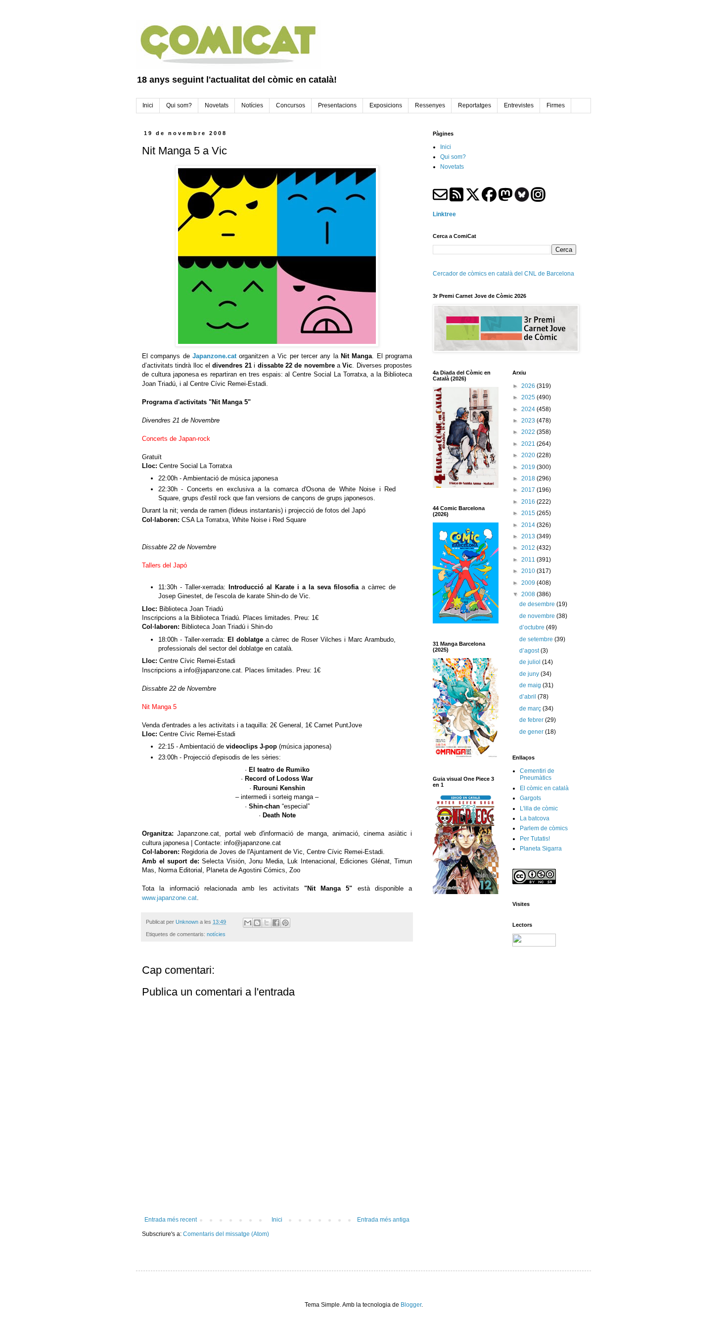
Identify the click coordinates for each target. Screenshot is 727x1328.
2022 (529, 431)
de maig (531, 685)
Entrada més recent (170, 1219)
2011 (529, 559)
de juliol (530, 662)
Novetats (452, 166)
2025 (529, 397)
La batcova (534, 818)
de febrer (532, 719)
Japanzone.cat (214, 356)
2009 (529, 582)
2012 (529, 547)
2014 (529, 525)
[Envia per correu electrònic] (248, 923)
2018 (529, 478)
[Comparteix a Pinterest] (285, 923)
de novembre (537, 616)
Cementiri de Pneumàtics (537, 774)
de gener (532, 731)
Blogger (411, 1304)
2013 (529, 536)
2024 (529, 409)
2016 (529, 501)
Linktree (444, 214)
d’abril (528, 696)
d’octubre (532, 627)
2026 (529, 385)
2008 (529, 594)
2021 (529, 443)
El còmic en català (544, 788)
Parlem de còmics (544, 828)
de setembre (536, 639)
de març (531, 708)
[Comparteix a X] (267, 923)
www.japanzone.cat (169, 897)
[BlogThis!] (257, 923)
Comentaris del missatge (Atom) (226, 1234)
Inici (277, 1219)
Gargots (530, 798)
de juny (530, 673)
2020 (529, 455)
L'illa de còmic (539, 808)
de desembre (537, 604)
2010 (529, 571)
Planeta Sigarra (541, 848)
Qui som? (453, 156)
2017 (529, 489)
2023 (529, 420)
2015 (529, 513)
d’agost (530, 650)
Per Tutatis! (535, 838)
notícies (216, 934)
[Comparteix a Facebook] (276, 923)
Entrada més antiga (383, 1219)
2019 (529, 467)
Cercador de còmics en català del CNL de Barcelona (503, 273)
